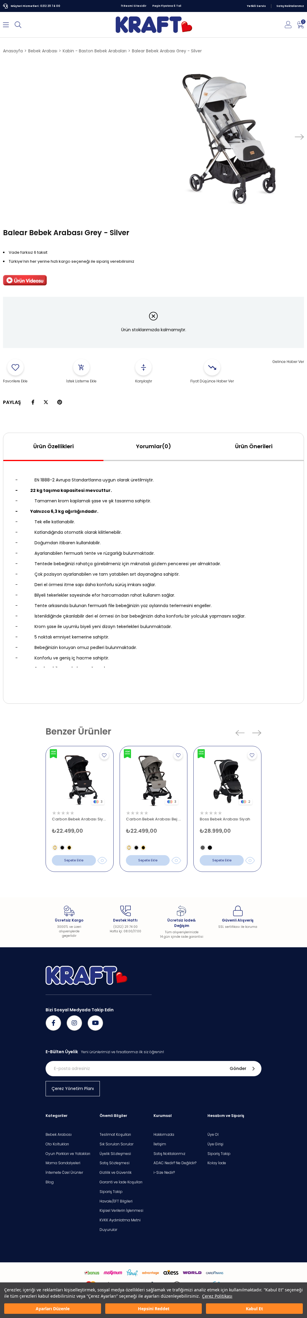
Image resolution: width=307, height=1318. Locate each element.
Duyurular (108, 1229)
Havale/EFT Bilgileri (116, 1201)
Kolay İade (216, 1163)
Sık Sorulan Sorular (116, 1144)
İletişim (160, 1144)
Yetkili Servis (256, 6)
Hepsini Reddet (153, 1308)
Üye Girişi (215, 1144)
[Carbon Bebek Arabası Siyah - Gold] (79, 780)
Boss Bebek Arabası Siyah (225, 819)
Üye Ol (213, 1134)
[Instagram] (74, 1023)
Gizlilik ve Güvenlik (116, 1172)
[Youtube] (95, 1023)
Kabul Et (254, 1308)
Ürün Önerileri (254, 446)
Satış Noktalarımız (290, 6)
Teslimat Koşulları (115, 1134)
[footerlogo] (86, 975)
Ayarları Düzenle (53, 1308)
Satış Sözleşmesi (115, 1163)
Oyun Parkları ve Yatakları (68, 1153)
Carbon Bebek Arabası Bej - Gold (153, 819)
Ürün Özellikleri (53, 446)
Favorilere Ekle (104, 755)
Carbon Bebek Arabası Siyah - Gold (79, 819)
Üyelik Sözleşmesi (115, 1153)
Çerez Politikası (217, 1296)
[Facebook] (53, 1023)
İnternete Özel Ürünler (64, 1172)
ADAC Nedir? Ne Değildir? (175, 1163)
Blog (50, 1182)
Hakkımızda (164, 1134)
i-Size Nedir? (164, 1172)
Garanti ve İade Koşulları (121, 1182)
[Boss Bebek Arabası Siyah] (227, 780)
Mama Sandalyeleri (63, 1163)
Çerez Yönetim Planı (73, 1089)
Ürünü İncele (102, 860)
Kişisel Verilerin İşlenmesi (121, 1210)
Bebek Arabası (59, 1134)
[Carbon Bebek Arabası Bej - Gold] (153, 780)
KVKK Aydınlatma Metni (120, 1220)
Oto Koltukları (57, 1144)
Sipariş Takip (111, 1191)
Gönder (238, 1068)
